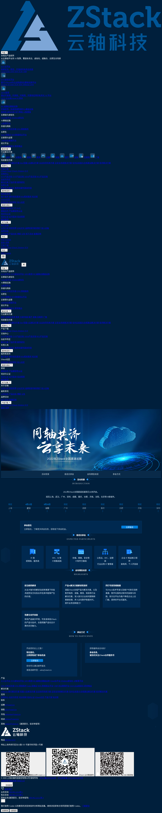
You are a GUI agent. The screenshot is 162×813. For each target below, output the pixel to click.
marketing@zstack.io (13, 714)
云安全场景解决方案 (63, 163)
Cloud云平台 (6, 118)
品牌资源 (29, 228)
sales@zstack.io (11, 710)
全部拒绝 (5, 811)
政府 (3, 317)
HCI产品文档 (42, 177)
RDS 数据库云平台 (45, 686)
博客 (19, 234)
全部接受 (13, 811)
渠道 (3, 208)
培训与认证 (5, 214)
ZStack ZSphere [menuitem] (18, 248)
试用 (7, 242)
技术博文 (13, 202)
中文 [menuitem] (3, 240)
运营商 (8, 317)
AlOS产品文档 (30, 177)
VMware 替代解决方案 (12, 163)
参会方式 (116, 474)
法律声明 (5, 781)
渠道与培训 (6, 205)
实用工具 (5, 185)
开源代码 (5, 202)
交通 (22, 317)
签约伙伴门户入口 (12, 208)
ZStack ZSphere (18, 171)
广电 (45, 317)
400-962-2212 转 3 (36, 798)
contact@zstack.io (11, 724)
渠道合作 (5, 211)
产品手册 (13, 182)
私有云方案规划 (7, 188)
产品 (3, 53)
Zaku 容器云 (6, 135)
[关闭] (23, 265)
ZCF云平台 (5, 274)
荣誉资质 (13, 228)
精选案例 (5, 220)
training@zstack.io (12, 719)
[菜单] (3, 256)
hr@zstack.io (10, 705)
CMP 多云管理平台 (62, 686)
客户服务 (5, 197)
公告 (23, 234)
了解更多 (86, 806)
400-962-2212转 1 (16, 792)
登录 (3, 242)
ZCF (26, 171)
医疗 (30, 317)
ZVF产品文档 (18, 177)
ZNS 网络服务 (23, 129)
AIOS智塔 (28, 274)
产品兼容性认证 (15, 211)
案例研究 (21, 182)
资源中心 (5, 166)
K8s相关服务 (26, 197)
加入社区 (21, 202)
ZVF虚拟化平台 (17, 274)
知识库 (35, 197)
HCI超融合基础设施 (41, 274)
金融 (35, 317)
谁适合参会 (69, 474)
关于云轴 (5, 222)
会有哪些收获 (93, 474)
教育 (17, 317)
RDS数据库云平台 (19, 135)
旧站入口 (21, 781)
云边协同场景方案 (46, 163)
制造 (26, 317)
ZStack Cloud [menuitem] (6, 248)
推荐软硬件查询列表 (23, 188)
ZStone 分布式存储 (8, 129)
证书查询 (13, 217)
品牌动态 (5, 231)
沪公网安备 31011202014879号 (70, 778)
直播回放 (37, 234)
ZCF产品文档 (6, 177)
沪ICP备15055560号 (48, 778)
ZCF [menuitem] (26, 248)
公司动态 (5, 234)
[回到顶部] (3, 800)
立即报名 (129, 527)
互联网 (40, 317)
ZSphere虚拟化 (18, 118)
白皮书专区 (5, 179)
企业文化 (21, 228)
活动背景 (45, 474)
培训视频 (21, 217)
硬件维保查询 (14, 197)
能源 (13, 317)
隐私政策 (13, 781)
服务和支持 (6, 191)
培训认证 (5, 217)
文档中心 (5, 174)
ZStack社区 (5, 199)
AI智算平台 (6, 123)
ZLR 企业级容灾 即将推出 (81, 686)
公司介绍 (5, 228)
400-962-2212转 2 (16, 795)
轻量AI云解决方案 (31, 163)
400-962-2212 (10, 740)
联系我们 (37, 228)
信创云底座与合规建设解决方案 (85, 163)
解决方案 (5, 149)
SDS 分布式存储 (7, 686)
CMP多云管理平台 (8, 140)
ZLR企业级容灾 (11, 146)
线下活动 (29, 234)
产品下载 (5, 169)
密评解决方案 (105, 163)
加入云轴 (45, 228)
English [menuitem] (8, 240)
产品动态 (13, 234)
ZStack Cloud (6, 171)
